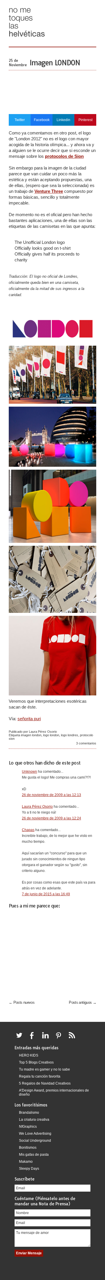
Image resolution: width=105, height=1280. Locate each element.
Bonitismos (27, 1148)
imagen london (31, 735)
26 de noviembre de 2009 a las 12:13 (51, 795)
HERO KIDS (28, 1055)
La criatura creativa (34, 1120)
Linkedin (63, 120)
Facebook (42, 120)
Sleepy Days (29, 1169)
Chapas (28, 830)
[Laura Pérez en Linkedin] (47, 1039)
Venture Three (48, 191)
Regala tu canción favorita (39, 1076)
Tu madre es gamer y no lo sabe (44, 1069)
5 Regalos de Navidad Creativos (45, 1083)
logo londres (69, 735)
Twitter (20, 120)
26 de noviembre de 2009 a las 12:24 (51, 818)
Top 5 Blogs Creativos (36, 1062)
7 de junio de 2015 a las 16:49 (46, 894)
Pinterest (85, 120)
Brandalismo (29, 1113)
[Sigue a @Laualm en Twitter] (21, 1039)
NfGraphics (28, 1127)
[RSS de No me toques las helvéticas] (73, 1039)
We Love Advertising (35, 1134)
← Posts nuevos (21, 1002)
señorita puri (29, 718)
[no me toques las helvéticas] (27, 38)
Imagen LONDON (55, 62)
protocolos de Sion (64, 156)
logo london (51, 735)
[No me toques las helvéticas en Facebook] (34, 1039)
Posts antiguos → (82, 1002)
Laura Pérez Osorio (37, 807)
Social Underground (35, 1141)
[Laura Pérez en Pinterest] (60, 1039)
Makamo (26, 1162)
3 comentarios (86, 743)
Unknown (29, 772)
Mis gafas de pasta (34, 1155)
